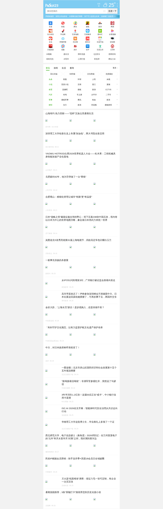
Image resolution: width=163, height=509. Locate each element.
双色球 (96, 59)
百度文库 (100, 50)
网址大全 (112, 59)
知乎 (87, 50)
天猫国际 (50, 50)
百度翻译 (87, 34)
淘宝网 (75, 42)
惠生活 (66, 54)
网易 (112, 27)
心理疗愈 (81, 59)
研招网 (112, 42)
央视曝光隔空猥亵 (75, 16)
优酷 (63, 50)
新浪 (100, 27)
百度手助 (100, 42)
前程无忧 (49, 59)
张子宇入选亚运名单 (91, 16)
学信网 (62, 34)
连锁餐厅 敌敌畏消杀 (109, 16)
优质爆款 (109, 74)
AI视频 (49, 54)
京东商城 (90, 74)
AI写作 (66, 59)
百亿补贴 (53, 74)
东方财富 (50, 34)
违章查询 (112, 54)
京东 (50, 42)
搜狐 (87, 27)
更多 (114, 68)
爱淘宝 (87, 42)
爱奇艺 (100, 34)
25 (111, 5)
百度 (50, 27)
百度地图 (75, 34)
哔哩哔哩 (63, 42)
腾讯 (75, 27)
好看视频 (112, 34)
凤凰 (63, 27)
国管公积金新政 (61, 16)
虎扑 (75, 50)
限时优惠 (81, 54)
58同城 (72, 74)
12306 (112, 50)
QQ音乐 (97, 54)
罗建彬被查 (49, 16)
